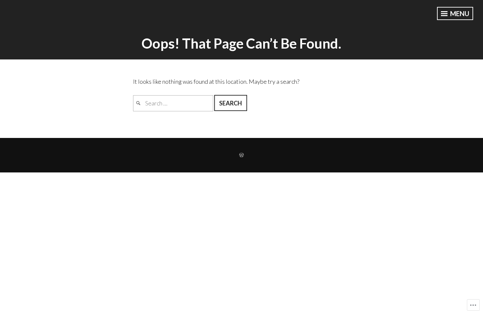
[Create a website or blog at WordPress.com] (241, 155)
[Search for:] (173, 103)
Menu (459, 13)
